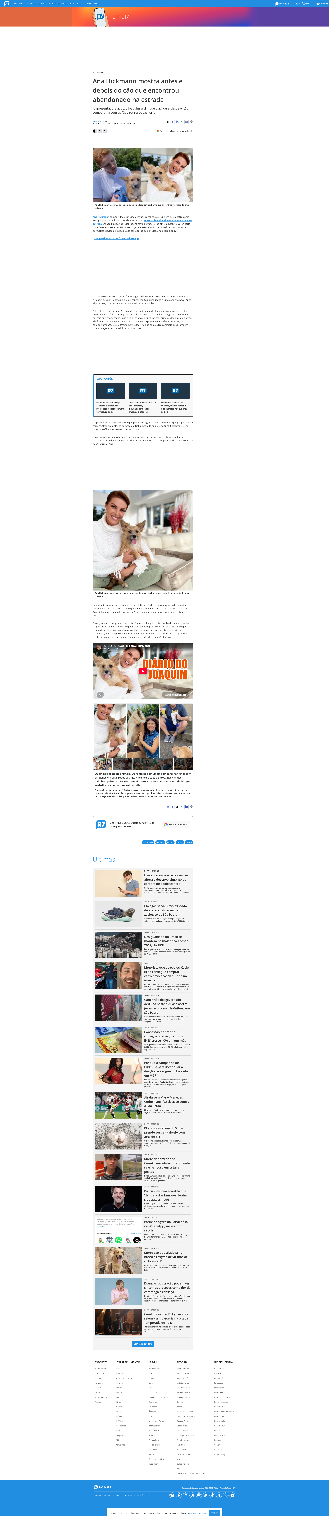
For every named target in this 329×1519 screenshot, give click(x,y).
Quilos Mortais (183, 1464)
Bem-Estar (120, 1373)
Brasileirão (99, 1373)
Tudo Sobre (154, 1464)
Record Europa (220, 1416)
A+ (100, 131)
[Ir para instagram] (303, 3)
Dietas (119, 1387)
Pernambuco (154, 1440)
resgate (170, 842)
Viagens (119, 1435)
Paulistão (99, 1402)
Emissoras (218, 1383)
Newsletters (219, 1387)
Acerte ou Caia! (183, 1368)
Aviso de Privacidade (197, 1513)
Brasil (151, 1373)
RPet (118, 1430)
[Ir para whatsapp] (226, 1495)
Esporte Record (183, 1440)
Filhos (118, 1402)
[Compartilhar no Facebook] (172, 121)
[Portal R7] (6, 3)
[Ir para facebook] (296, 3)
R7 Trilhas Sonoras (222, 1397)
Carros (151, 1383)
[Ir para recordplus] (205, 1495)
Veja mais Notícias (143, 1344)
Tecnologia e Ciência (157, 1459)
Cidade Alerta (182, 1426)
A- (105, 131)
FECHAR (214, 1513)
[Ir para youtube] (232, 1495)
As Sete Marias (183, 1383)
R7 (94, 72)
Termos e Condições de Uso (139, 1495)
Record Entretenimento (224, 1411)
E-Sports (98, 1378)
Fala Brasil (181, 1445)
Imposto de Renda (156, 1421)
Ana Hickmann (101, 216)
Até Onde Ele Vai (183, 1387)
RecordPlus (219, 1392)
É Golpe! (152, 1411)
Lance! (97, 1392)
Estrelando (120, 1392)
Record (80, 3)
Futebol (98, 1387)
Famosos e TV (122, 1397)
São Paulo (153, 1449)
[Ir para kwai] (192, 1495)
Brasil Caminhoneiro (185, 1411)
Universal (218, 1449)
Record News (92, 3)
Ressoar (217, 1440)
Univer (217, 1445)
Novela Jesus (182, 1459)
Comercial (218, 1378)
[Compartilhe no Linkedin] (177, 121)
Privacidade (121, 1495)
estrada (189, 842)
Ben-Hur (180, 1402)
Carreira (217, 1373)
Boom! (179, 1406)
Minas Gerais (154, 1430)
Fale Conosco (108, 1495)
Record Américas (221, 1406)
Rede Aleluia (219, 1430)
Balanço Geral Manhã (186, 1392)
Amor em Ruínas (183, 1378)
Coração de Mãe (183, 1430)
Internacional (154, 1426)
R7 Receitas (121, 1426)
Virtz (118, 1440)
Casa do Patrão (183, 1421)
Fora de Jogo (100, 1383)
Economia (153, 1402)
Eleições (42, 3)
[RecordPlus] (282, 3)
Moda (118, 1411)
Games (119, 1406)
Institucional (224, 1362)
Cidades (152, 1387)
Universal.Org (219, 1454)
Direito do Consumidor (158, 1397)
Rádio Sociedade (221, 1402)
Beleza (119, 1368)
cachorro (160, 842)
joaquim (180, 842)
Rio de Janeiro (154, 1445)
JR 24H (72, 3)
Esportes (62, 3)
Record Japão (219, 1421)
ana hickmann (148, 842)
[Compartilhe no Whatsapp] (181, 121)
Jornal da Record (183, 1454)
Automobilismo (101, 1368)
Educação (153, 1406)
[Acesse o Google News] (186, 122)
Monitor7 (153, 1435)
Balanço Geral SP (184, 1397)
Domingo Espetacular (186, 1435)
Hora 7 (151, 1416)
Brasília (32, 3)
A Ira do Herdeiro (184, 1373)
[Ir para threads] (199, 1495)
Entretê (52, 3)
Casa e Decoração (124, 1378)
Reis (178, 1468)
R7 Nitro (119, 1421)
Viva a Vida (120, 1445)
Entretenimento (128, 1362)
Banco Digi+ (219, 1368)
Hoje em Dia (182, 1449)
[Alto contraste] (95, 131)
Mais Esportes (101, 1397)
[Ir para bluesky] (172, 1495)
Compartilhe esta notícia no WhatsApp (116, 238)
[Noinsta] (164, 17)
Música (119, 1416)
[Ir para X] (299, 3)
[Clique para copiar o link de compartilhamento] (191, 121)
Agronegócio (154, 1368)
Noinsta (100, 72)
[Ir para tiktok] (212, 1495)
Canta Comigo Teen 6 (186, 1416)
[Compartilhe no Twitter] (168, 121)
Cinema (119, 1383)
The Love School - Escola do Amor (191, 1473)
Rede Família (219, 1435)
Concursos (153, 1392)
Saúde (151, 1454)
